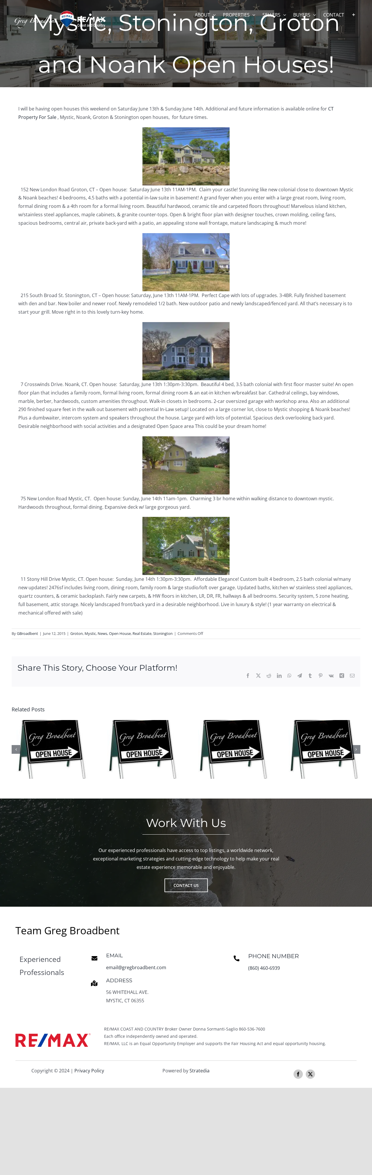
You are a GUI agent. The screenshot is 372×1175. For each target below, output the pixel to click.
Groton (76, 633)
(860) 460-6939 (264, 968)
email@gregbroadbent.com (136, 967)
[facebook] (298, 1074)
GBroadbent (27, 633)
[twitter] (310, 1074)
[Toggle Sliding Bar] (353, 14)
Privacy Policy (89, 1070)
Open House (120, 633)
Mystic (90, 633)
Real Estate (142, 633)
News (102, 633)
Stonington (163, 633)
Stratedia (199, 1070)
